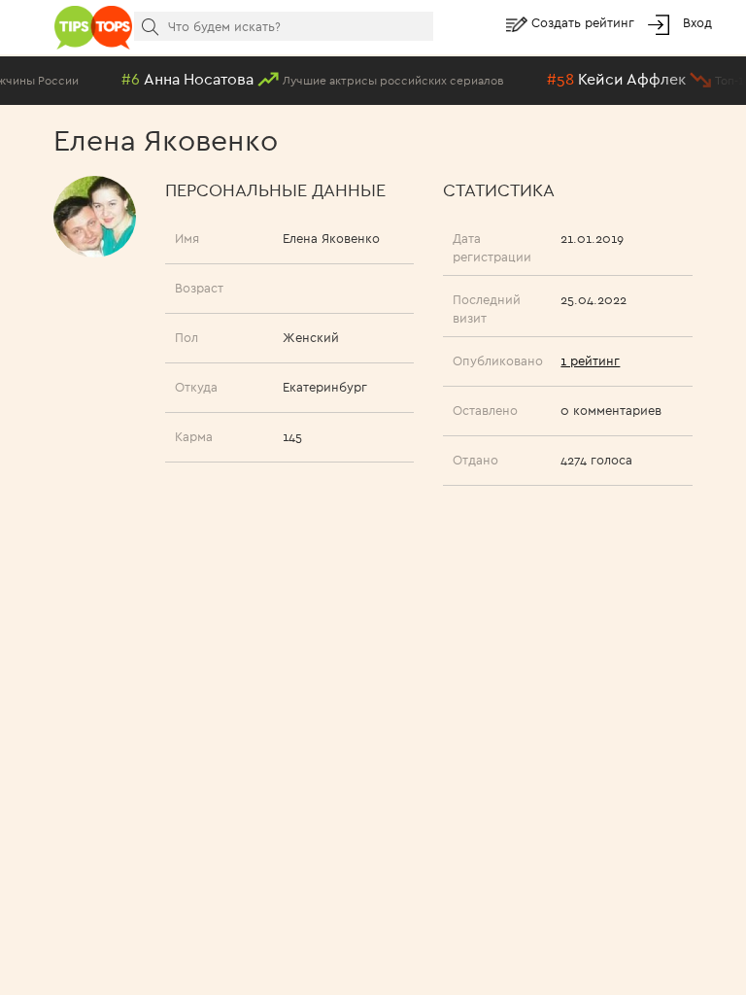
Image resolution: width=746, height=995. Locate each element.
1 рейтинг (590, 360)
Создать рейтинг (584, 22)
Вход (697, 22)
